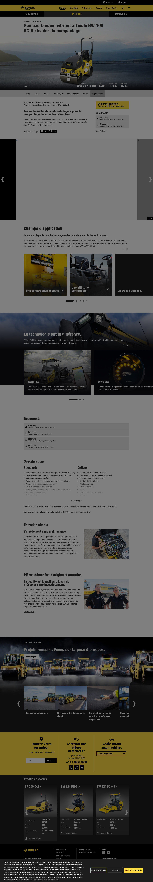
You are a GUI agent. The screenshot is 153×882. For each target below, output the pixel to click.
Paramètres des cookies (98, 870)
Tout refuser (115, 870)
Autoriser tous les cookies (133, 870)
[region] (76, 870)
